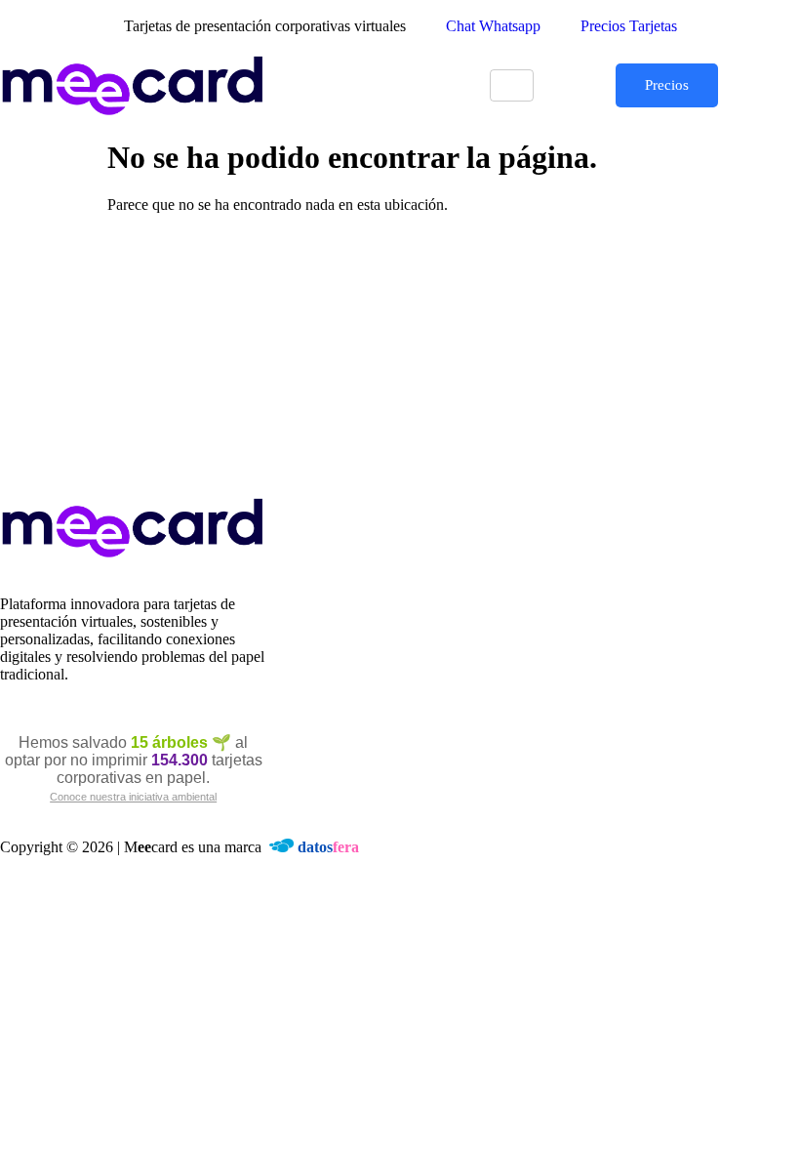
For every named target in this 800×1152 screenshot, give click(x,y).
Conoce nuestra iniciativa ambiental (133, 796)
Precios (667, 85)
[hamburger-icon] (512, 85)
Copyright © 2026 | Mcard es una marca (179, 847)
